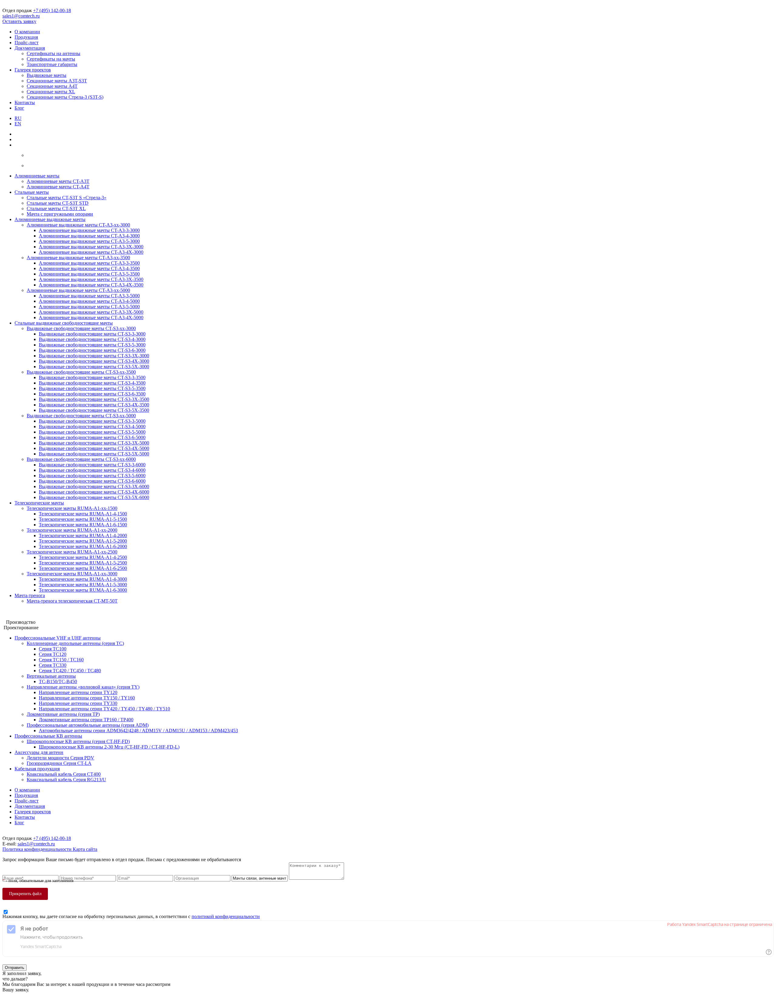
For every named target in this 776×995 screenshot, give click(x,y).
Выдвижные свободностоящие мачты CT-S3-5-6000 (92, 475)
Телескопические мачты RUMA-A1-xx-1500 (72, 508)
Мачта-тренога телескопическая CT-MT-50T (72, 600)
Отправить (14, 967)
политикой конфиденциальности (226, 916)
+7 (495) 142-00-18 (52, 10)
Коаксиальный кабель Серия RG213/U (66, 779)
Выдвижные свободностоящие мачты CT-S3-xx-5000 (81, 415)
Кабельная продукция (37, 768)
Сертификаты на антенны (53, 53)
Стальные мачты (32, 192)
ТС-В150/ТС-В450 (58, 681)
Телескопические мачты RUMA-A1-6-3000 (83, 590)
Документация (30, 48)
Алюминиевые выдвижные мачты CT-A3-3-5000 (89, 295)
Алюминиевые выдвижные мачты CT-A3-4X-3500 (91, 284)
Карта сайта (85, 849)
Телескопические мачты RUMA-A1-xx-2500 (72, 551)
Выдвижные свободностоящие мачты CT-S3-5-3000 (92, 344)
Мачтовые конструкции (27, 611)
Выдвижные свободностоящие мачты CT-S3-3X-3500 (94, 399)
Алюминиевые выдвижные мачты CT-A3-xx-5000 (78, 290)
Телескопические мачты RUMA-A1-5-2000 (83, 541)
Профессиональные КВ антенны (48, 736)
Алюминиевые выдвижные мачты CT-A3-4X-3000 (91, 252)
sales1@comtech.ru (21, 15)
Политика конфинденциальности (37, 849)
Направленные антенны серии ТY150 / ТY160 (87, 697)
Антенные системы (22, 616)
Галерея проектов (33, 69)
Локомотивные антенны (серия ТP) (63, 714)
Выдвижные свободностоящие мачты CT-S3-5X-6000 (94, 497)
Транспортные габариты (52, 64)
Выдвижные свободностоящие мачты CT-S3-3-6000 (92, 464)
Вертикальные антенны (51, 676)
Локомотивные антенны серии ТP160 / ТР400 (86, 719)
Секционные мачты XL (51, 91)
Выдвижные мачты (46, 75)
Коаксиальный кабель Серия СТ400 (64, 774)
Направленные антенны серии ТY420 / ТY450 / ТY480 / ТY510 (104, 708)
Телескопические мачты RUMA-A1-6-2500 (83, 568)
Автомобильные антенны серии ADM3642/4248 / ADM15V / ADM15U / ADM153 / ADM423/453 (138, 730)
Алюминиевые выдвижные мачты (50, 219)
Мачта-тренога (30, 595)
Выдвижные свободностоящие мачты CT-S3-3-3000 (92, 333)
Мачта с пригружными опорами (60, 214)
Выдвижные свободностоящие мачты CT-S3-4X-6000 (94, 491)
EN (18, 123)
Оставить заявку (19, 21)
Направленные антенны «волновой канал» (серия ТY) (83, 686)
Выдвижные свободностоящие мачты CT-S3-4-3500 (92, 382)
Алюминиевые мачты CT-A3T (58, 181)
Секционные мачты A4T (52, 86)
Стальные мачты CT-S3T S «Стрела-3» (66, 197)
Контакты (25, 102)
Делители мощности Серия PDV (60, 757)
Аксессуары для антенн (39, 752)
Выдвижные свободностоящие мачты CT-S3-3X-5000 (94, 442)
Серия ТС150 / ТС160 (61, 659)
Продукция (26, 37)
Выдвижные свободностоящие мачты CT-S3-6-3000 (92, 350)
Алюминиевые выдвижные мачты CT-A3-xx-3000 (78, 224)
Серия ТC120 (52, 654)
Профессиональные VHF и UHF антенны (58, 637)
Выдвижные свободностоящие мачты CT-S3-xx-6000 (81, 459)
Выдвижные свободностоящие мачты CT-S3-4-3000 (92, 339)
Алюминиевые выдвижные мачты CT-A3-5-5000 (89, 306)
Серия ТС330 (52, 665)
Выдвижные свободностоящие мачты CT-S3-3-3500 (92, 377)
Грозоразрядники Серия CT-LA (59, 763)
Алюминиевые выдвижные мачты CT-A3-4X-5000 (91, 317)
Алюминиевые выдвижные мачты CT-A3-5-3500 (89, 273)
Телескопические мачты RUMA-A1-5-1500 (83, 519)
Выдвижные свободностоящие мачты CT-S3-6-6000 (92, 481)
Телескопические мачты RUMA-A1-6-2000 (83, 546)
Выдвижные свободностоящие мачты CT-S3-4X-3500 (94, 404)
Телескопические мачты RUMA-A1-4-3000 (83, 579)
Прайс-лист (26, 42)
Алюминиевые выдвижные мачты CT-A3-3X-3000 (91, 246)
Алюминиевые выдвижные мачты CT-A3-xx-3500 (78, 257)
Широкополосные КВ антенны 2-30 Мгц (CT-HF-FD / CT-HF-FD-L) (109, 746)
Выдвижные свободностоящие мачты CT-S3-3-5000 (92, 421)
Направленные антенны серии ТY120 (78, 692)
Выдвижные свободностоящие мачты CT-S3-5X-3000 (94, 366)
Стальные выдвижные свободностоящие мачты (64, 323)
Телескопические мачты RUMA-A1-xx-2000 (72, 530)
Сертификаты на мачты (51, 58)
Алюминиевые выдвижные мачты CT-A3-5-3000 (89, 241)
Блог (19, 108)
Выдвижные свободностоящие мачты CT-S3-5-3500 (92, 388)
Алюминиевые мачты (37, 175)
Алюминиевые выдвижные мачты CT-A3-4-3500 (89, 268)
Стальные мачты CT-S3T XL (56, 208)
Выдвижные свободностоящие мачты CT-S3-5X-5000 (94, 453)
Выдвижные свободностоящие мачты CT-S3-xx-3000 (81, 328)
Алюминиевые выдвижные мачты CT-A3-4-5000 (89, 301)
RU (18, 118)
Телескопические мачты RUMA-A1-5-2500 (83, 562)
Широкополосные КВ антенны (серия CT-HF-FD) (78, 741)
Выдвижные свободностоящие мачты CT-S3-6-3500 (92, 393)
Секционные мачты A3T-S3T (57, 80)
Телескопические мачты (39, 502)
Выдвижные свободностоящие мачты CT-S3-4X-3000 (94, 361)
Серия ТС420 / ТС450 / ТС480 (70, 670)
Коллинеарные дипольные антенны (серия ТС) (75, 643)
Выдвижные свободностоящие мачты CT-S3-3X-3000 (94, 355)
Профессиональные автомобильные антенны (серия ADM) (88, 725)
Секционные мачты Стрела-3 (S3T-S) (65, 97)
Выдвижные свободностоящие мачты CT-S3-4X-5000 (94, 448)
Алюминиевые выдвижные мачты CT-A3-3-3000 (89, 230)
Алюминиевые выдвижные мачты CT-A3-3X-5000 (91, 312)
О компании (27, 31)
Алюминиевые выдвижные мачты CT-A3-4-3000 (89, 235)
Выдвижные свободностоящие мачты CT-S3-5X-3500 (94, 410)
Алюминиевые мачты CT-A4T (58, 186)
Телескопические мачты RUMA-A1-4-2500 (83, 557)
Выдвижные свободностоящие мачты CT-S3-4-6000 (92, 470)
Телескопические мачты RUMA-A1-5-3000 (83, 584)
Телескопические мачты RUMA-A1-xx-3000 (72, 573)
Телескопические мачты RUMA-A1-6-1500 (83, 524)
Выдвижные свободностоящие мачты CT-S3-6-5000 (92, 437)
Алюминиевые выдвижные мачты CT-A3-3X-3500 (91, 279)
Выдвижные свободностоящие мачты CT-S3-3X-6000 (94, 486)
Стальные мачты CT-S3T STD (58, 203)
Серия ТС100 (52, 648)
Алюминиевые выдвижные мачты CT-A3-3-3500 (89, 263)
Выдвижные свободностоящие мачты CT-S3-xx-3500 (81, 372)
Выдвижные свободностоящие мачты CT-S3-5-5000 (92, 432)
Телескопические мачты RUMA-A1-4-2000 (83, 535)
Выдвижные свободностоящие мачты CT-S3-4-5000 (92, 426)
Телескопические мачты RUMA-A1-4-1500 (83, 513)
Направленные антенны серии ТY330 (78, 703)
